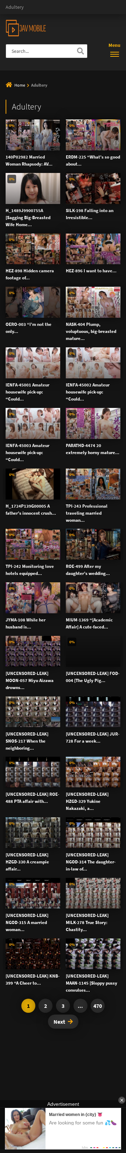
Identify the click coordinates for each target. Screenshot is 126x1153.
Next (59, 1021)
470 (97, 1005)
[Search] (81, 51)
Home (19, 85)
